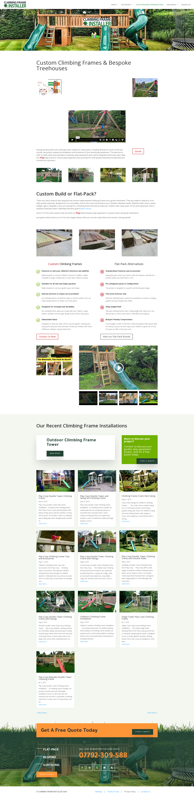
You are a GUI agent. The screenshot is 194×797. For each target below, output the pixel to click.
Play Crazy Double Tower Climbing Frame (55, 497)
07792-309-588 (103, 756)
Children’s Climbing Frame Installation (93, 617)
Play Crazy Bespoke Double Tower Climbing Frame (55, 678)
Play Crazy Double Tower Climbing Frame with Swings (96, 557)
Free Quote (171, 5)
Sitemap (98, 791)
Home (113, 5)
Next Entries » (153, 713)
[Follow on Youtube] (104, 767)
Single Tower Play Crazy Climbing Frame (138, 617)
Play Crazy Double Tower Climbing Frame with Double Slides (138, 557)
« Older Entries (41, 713)
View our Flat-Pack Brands (116, 336)
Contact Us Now (47, 336)
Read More (55, 453)
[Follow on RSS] (112, 767)
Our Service (126, 5)
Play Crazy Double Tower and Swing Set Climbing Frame (94, 497)
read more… (43, 523)
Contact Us (185, 5)
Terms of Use (113, 791)
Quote (138, 151)
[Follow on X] (97, 767)
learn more (85, 208)
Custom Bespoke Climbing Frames (150, 5)
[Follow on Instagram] (89, 767)
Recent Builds (47, 774)
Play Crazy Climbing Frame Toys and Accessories (54, 557)
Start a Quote (147, 461)
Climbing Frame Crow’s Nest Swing (138, 496)
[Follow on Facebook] (82, 767)
